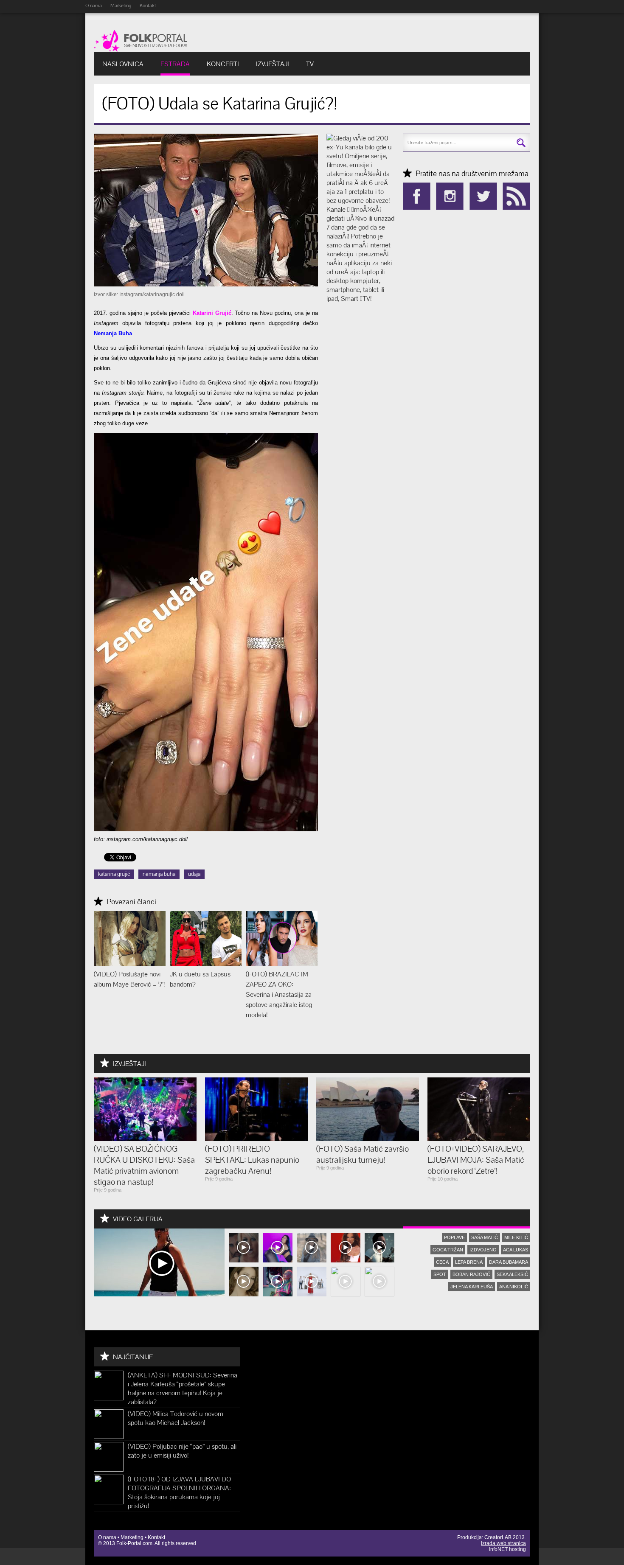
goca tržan (448, 1249)
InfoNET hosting (507, 1549)
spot (439, 1274)
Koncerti (223, 63)
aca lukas (515, 1249)
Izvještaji (272, 63)
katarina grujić (114, 874)
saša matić (484, 1237)
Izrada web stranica (503, 1543)
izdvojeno (483, 1249)
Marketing (120, 5)
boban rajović (471, 1274)
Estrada (175, 63)
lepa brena (469, 1262)
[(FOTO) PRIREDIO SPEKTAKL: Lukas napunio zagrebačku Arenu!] (256, 1138)
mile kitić (516, 1237)
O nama (93, 5)
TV (310, 63)
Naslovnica (122, 63)
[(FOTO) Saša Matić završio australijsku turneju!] (367, 1138)
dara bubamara (508, 1262)
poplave (454, 1237)
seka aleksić (512, 1274)
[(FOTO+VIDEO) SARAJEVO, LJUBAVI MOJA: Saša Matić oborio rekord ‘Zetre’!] (478, 1138)
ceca (442, 1262)
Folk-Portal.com (134, 1543)
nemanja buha (159, 874)
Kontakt (148, 5)
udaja (194, 874)
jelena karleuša (471, 1286)
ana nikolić (513, 1286)
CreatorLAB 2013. (505, 1537)
